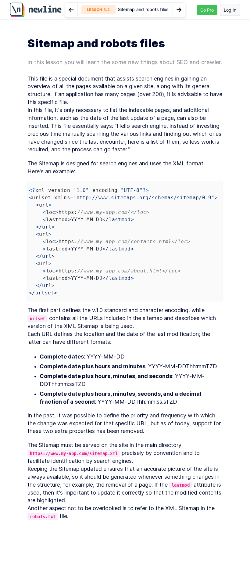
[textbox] (125, 298)
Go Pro (207, 10)
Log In (230, 10)
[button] (125, 10)
